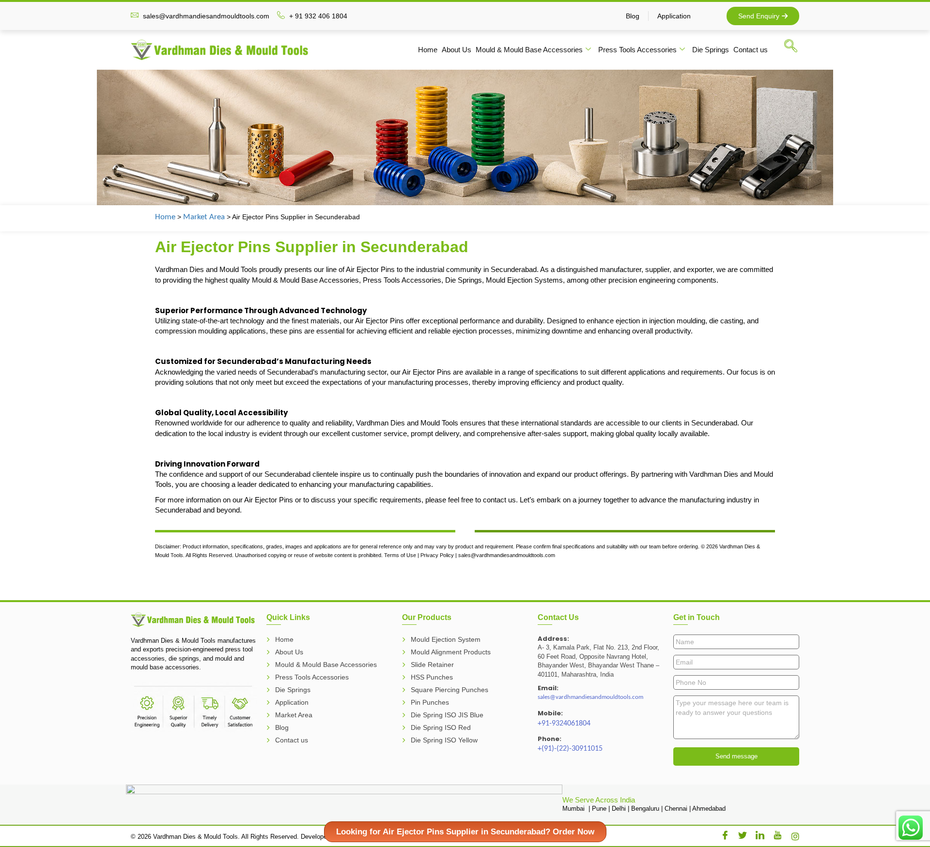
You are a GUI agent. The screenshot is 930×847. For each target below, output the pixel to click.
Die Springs (710, 49)
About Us (456, 49)
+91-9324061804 (564, 723)
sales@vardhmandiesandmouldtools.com (590, 697)
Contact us (750, 49)
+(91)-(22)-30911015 (570, 749)
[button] (795, 48)
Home (427, 49)
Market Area (204, 217)
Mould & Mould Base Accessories (529, 49)
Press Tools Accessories (637, 49)
